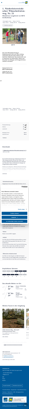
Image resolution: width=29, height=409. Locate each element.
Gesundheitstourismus (21, 389)
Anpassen (13, 217)
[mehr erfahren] (13, 323)
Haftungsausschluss (20, 392)
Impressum (4, 392)
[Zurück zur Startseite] (23, 2)
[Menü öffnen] (1, 2)
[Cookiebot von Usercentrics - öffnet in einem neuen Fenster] (21, 187)
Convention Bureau (6, 389)
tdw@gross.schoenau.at (8, 355)
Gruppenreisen (14, 389)
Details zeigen (21, 209)
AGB (14, 392)
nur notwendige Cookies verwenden (14, 221)
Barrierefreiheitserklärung (7, 393)
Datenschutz (10, 392)
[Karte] (3, 2)
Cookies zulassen (14, 213)
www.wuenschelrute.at (8, 357)
